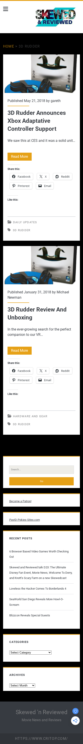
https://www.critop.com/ (41, 738)
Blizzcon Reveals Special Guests (29, 615)
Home (8, 46)
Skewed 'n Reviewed (42, 712)
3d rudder (22, 230)
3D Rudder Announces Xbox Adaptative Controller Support (41, 73)
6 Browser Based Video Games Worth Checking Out (39, 554)
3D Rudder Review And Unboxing (41, 265)
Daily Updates (25, 222)
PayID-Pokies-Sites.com (24, 519)
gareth (56, 101)
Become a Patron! (20, 501)
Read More (21, 157)
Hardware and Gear (30, 416)
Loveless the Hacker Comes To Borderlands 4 (37, 588)
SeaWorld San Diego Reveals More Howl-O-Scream (36, 602)
